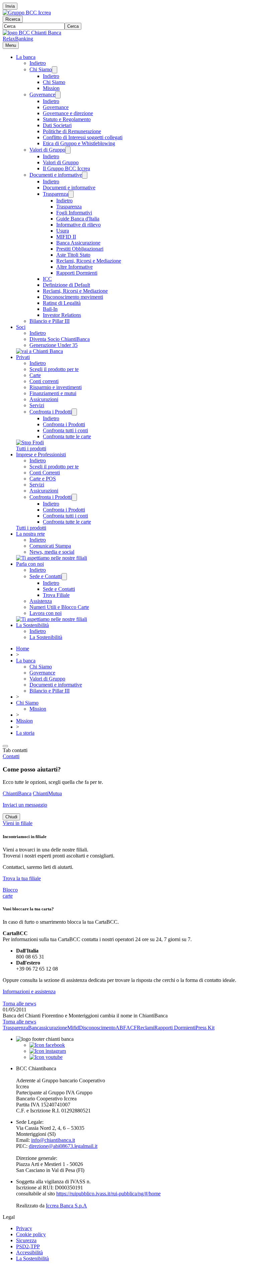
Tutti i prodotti (31, 448)
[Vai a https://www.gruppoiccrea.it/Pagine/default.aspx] (27, 12)
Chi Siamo (40, 69)
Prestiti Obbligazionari (79, 249)
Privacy (24, 1228)
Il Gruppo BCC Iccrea (66, 168)
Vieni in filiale (17, 823)
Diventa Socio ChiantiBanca (59, 339)
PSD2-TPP (28, 1246)
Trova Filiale (56, 595)
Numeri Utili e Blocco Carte (59, 607)
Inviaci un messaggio (25, 805)
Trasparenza (55, 194)
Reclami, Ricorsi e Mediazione (88, 261)
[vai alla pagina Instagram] (47, 1051)
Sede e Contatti (45, 576)
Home (22, 648)
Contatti (11, 756)
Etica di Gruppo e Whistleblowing (79, 143)
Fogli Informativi (74, 212)
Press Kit (205, 1027)
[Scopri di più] (39, 351)
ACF (131, 1027)
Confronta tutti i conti (65, 430)
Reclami (145, 1027)
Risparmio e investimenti (55, 387)
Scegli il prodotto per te (54, 369)
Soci (20, 327)
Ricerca (12, 19)
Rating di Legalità (62, 303)
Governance (42, 94)
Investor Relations (62, 315)
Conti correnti (44, 381)
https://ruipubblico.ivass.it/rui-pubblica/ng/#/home (108, 1193)
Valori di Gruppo (47, 150)
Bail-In (50, 309)
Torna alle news (19, 1003)
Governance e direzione (68, 113)
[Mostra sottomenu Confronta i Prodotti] (74, 412)
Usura (62, 231)
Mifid (73, 1027)
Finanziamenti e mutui (52, 393)
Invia (10, 6)
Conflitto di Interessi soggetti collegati (82, 137)
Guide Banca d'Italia (77, 218)
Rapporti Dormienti (76, 273)
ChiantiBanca (17, 793)
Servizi (36, 405)
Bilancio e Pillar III (49, 321)
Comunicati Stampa (50, 546)
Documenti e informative (55, 175)
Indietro (37, 63)
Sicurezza (26, 1240)
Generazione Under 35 (53, 345)
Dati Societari (57, 125)
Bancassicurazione (47, 1027)
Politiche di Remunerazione (72, 131)
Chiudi (11, 816)
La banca (25, 57)
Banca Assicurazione (78, 243)
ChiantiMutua (47, 793)
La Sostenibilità (32, 625)
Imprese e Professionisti (41, 454)
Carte (35, 375)
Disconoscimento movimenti (73, 297)
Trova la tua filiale (22, 878)
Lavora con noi (45, 613)
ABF (120, 1027)
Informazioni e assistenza (29, 991)
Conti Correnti (44, 472)
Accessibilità (29, 1252)
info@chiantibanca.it (53, 1140)
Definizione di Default (66, 285)
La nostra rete (30, 534)
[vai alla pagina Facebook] (47, 1045)
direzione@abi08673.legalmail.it (63, 1146)
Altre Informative (74, 267)
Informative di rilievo (78, 225)
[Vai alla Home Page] (32, 32)
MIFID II (66, 237)
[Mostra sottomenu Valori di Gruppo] (68, 150)
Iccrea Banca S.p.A (66, 1205)
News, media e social (51, 552)
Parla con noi (30, 564)
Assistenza (40, 601)
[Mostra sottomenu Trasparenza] (71, 194)
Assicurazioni (43, 399)
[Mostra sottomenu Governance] (58, 94)
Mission (51, 88)
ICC (47, 279)
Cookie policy (31, 1234)
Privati (23, 357)
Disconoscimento (97, 1027)
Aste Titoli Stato (73, 255)
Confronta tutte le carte (67, 436)
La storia (25, 733)
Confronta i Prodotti (50, 412)
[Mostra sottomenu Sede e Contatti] (64, 576)
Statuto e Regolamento (67, 119)
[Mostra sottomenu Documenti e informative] (84, 175)
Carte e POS (42, 478)
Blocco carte (10, 893)
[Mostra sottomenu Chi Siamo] (54, 69)
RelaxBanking (18, 38)
